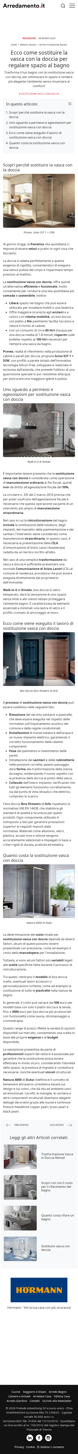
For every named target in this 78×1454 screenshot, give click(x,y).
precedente (21, 1124)
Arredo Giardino (17, 1401)
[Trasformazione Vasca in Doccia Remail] (20, 1156)
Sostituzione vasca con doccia (39, 93)
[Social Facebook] (39, 1437)
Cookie (30, 1447)
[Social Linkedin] (30, 1437)
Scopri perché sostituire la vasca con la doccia (37, 114)
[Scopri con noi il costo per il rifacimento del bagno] (20, 1187)
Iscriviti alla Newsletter (57, 1401)
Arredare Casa (42, 1396)
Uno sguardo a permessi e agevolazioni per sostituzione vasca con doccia (40, 125)
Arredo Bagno (57, 1392)
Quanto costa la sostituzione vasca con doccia (37, 145)
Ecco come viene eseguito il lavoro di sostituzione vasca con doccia (35, 135)
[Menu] (72, 5)
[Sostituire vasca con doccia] (20, 1249)
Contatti (35, 1401)
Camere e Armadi (19, 1396)
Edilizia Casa (62, 1396)
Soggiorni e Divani (34, 1392)
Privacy (19, 1447)
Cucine (16, 1392)
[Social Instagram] (48, 1437)
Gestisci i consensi (52, 1447)
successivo (57, 1124)
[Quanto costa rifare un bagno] (20, 1218)
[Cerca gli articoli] (63, 5)
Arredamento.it (24, 5)
